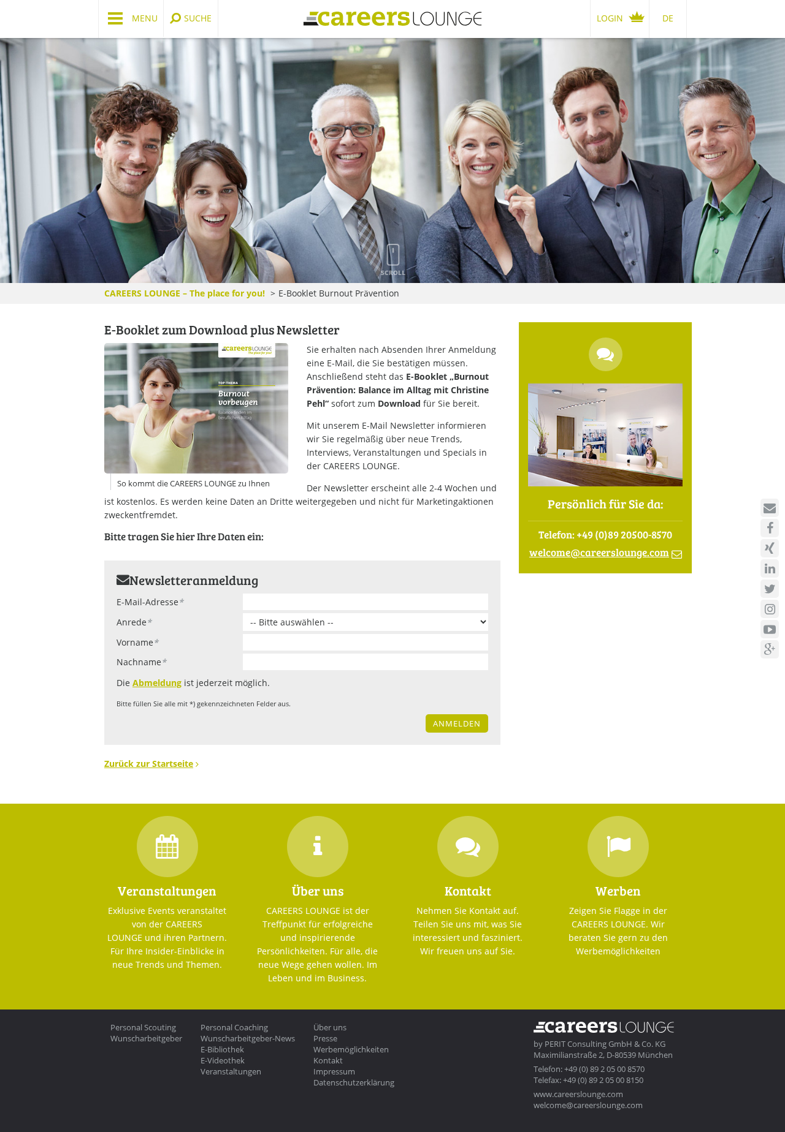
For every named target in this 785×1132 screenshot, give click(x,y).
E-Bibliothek (222, 1049)
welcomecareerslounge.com (599, 552)
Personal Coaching (234, 1027)
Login (610, 18)
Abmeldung (157, 683)
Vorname (137, 642)
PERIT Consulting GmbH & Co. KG (605, 1043)
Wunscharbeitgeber (146, 1038)
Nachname (141, 662)
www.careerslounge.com (578, 1094)
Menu (145, 18)
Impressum (334, 1071)
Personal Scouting (143, 1027)
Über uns (330, 1027)
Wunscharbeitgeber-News (248, 1038)
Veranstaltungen (231, 1071)
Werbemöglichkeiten (351, 1049)
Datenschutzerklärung (353, 1082)
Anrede (134, 622)
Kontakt (328, 1060)
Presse (325, 1038)
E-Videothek (223, 1060)
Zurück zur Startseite (148, 763)
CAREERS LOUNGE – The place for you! (184, 293)
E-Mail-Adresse (150, 602)
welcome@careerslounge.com (588, 1105)
